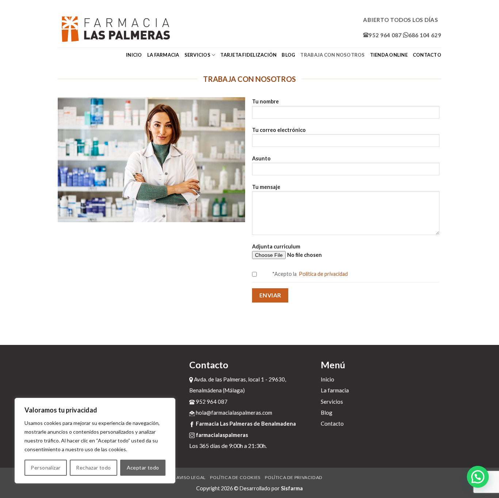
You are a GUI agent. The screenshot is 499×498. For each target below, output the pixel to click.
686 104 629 (424, 35)
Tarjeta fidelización (248, 55)
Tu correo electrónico (279, 130)
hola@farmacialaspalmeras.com (233, 412)
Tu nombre (265, 101)
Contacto (427, 55)
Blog (288, 55)
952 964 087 (385, 35)
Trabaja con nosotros (332, 55)
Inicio (134, 55)
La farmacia (163, 55)
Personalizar (45, 467)
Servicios (197, 55)
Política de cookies (235, 477)
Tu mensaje (266, 187)
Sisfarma (292, 488)
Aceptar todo (143, 467)
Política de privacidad (323, 274)
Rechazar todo (93, 467)
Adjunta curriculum (276, 246)
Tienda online (389, 55)
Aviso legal (191, 477)
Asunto (261, 158)
